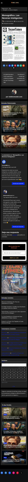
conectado (14, 234)
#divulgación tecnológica (8, 23)
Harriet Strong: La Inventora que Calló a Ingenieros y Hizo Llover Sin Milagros (14, 143)
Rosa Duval (4, 332)
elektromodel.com (10, 21)
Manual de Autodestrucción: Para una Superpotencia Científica (13, 113)
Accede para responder (18, 183)
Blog (5, 414)
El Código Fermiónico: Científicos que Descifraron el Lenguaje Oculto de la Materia (13, 129)
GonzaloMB (5, 165)
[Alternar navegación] (2, 3)
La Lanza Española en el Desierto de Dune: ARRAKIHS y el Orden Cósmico (14, 461)
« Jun (13, 386)
